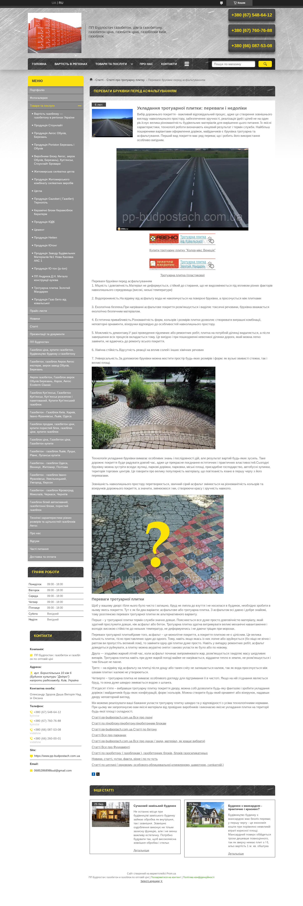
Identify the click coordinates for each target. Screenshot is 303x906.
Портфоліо (37, 90)
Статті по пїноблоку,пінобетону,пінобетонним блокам (129, 723)
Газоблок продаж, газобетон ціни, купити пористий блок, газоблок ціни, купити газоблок (52, 428)
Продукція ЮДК (44, 221)
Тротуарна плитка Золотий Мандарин (52, 289)
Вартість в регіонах (71, 64)
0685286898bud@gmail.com (53, 770)
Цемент (39, 229)
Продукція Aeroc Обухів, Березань (50, 134)
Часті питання (39, 548)
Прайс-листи (38, 310)
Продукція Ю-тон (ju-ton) (50, 268)
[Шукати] (265, 64)
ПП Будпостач (39, 342)
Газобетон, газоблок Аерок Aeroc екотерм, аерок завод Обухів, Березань (52, 365)
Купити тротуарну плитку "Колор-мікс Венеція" (182, 250)
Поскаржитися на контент (166, 877)
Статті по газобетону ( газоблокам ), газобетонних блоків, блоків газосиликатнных (150, 753)
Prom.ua (171, 873)
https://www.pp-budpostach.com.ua (57, 755)
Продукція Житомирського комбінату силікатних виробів (53, 181)
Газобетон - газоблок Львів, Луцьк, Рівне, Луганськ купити (53, 453)
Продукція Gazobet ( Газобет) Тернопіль (54, 200)
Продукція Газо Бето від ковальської (50, 301)
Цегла (38, 191)
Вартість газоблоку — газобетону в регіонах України (54, 115)
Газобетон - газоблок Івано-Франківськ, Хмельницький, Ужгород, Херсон (48, 478)
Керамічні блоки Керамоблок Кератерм (53, 212)
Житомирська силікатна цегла (54, 171)
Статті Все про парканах (109, 735)
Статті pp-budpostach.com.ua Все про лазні (122, 717)
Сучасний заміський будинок (155, 805)
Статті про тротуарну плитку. (126, 80)
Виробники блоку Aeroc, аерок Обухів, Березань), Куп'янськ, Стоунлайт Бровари (54, 160)
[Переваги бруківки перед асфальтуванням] (112, 123)
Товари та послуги (111, 64)
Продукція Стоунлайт (48, 125)
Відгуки (34, 541)
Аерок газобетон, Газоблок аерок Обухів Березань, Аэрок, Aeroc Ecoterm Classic (52, 381)
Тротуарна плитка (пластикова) (182, 275)
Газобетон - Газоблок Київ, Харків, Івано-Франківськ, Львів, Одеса (53, 414)
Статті (99, 80)
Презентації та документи (47, 334)
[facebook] (93, 774)
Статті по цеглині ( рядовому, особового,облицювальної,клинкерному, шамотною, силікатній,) (158, 765)
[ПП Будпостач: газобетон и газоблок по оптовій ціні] (54, 32)
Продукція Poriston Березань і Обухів (54, 146)
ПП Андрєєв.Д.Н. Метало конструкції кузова (51, 278)
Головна (39, 64)
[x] (98, 774)
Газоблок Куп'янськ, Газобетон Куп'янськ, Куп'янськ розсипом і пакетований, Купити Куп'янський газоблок (52, 398)
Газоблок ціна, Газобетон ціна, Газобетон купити (50, 441)
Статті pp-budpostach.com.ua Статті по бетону (124, 729)
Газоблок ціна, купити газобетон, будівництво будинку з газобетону (52, 351)
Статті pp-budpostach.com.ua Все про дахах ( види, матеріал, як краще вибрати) (148, 741)
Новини (35, 318)
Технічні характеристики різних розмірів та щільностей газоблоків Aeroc (52, 521)
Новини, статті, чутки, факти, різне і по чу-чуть (125, 759)
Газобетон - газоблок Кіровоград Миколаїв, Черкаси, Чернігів (51, 492)
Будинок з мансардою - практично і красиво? (245, 807)
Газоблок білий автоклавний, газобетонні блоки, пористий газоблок (49, 505)
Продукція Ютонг (45, 245)
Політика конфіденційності (199, 877)
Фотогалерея (39, 97)
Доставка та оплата (43, 556)
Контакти (169, 64)
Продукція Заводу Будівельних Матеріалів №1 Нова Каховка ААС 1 (54, 257)
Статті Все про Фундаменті (111, 747)
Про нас (146, 64)
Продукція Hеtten (45, 237)
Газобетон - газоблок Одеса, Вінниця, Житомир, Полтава (49, 465)
